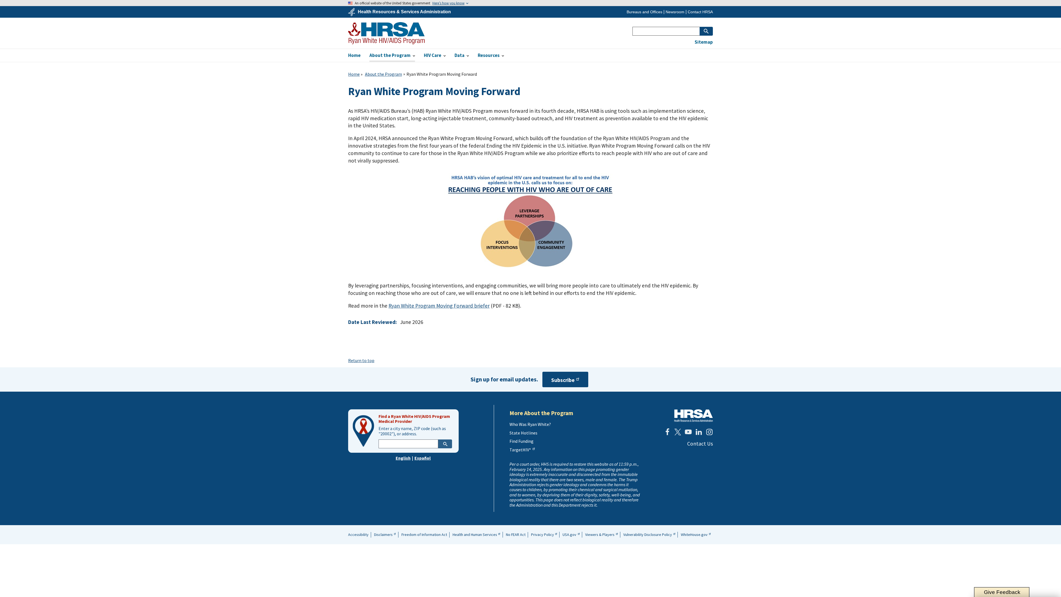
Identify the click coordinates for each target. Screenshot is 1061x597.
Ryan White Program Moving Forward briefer (439, 305)
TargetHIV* (520, 449)
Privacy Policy (542, 534)
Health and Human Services (475, 534)
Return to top (361, 360)
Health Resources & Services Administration (404, 12)
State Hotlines (523, 433)
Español (422, 458)
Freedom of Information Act (424, 534)
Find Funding (522, 441)
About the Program (383, 74)
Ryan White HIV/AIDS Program (386, 33)
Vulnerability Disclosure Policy (647, 534)
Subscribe (563, 380)
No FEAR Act (516, 534)
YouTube (688, 432)
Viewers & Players (599, 534)
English (403, 458)
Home (354, 74)
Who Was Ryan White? (530, 424)
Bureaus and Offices (644, 12)
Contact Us (700, 443)
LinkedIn (698, 432)
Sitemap (704, 42)
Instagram (709, 432)
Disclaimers (383, 534)
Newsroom (675, 12)
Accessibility (358, 534)
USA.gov (569, 534)
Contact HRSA (700, 12)
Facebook (667, 432)
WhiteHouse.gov (694, 534)
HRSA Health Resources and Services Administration (693, 415)
